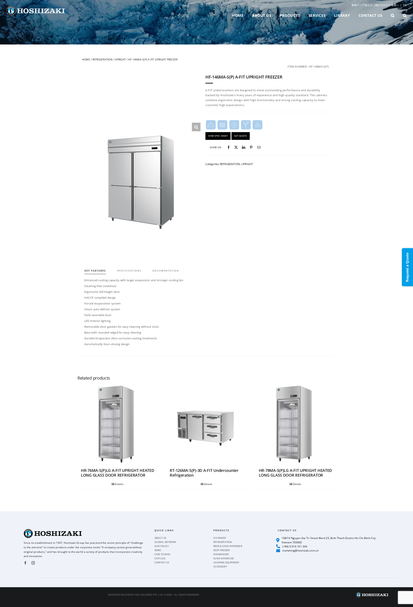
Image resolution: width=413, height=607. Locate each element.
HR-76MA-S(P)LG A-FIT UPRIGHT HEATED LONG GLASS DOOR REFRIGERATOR (117, 473)
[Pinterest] (251, 147)
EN (405, 5)
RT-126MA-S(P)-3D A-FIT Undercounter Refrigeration (204, 473)
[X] (236, 147)
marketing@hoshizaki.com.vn (300, 550)
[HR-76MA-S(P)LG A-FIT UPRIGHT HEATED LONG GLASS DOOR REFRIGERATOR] (117, 424)
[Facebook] (228, 147)
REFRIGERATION (102, 59)
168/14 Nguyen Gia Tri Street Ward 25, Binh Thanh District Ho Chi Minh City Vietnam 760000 (329, 540)
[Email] (259, 147)
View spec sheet (218, 135)
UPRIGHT (120, 59)
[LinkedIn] (243, 147)
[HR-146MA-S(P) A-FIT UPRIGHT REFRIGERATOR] (141, 182)
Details (119, 484)
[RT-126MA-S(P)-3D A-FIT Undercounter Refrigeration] (206, 424)
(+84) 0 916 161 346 (294, 546)
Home (86, 59)
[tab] (100, 267)
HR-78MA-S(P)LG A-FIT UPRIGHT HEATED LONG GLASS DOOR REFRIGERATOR (295, 473)
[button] (392, 15)
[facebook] (25, 563)
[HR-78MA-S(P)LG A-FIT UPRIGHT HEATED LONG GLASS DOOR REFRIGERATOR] (295, 424)
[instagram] (33, 563)
